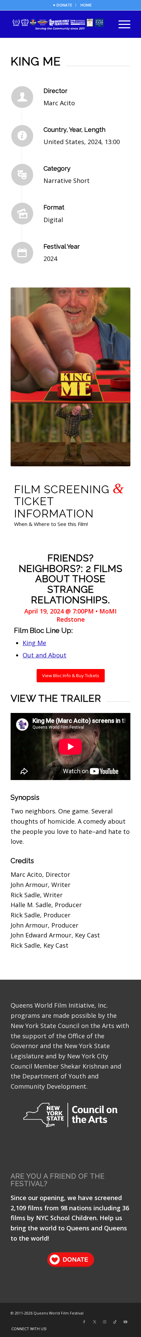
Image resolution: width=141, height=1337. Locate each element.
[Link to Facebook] (84, 1322)
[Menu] (121, 24)
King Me (34, 643)
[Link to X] (94, 1322)
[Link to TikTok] (115, 1322)
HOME (86, 4)
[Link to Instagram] (105, 1322)
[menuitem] (63, 5)
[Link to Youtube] (125, 1322)
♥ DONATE (62, 4)
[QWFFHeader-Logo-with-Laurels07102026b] (58, 24)
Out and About (44, 655)
